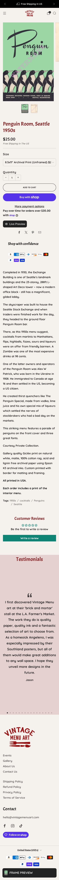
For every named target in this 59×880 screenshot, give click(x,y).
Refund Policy (12, 786)
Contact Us (10, 771)
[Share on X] (26, 232)
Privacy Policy (12, 792)
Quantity (9, 172)
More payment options (29, 206)
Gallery (7, 760)
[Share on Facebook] (19, 232)
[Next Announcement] (54, 4)
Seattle (18, 504)
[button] (7, 712)
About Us (9, 766)
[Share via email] (40, 232)
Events (7, 755)
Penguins (39, 500)
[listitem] (29, 4)
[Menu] (4, 13)
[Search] (54, 13)
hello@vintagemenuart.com (21, 817)
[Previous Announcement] (5, 4)
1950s (13, 500)
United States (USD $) (27, 850)
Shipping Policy (13, 781)
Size (6, 154)
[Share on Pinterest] (33, 232)
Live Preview (17, 224)
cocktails (25, 500)
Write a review (29, 538)
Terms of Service (14, 797)
